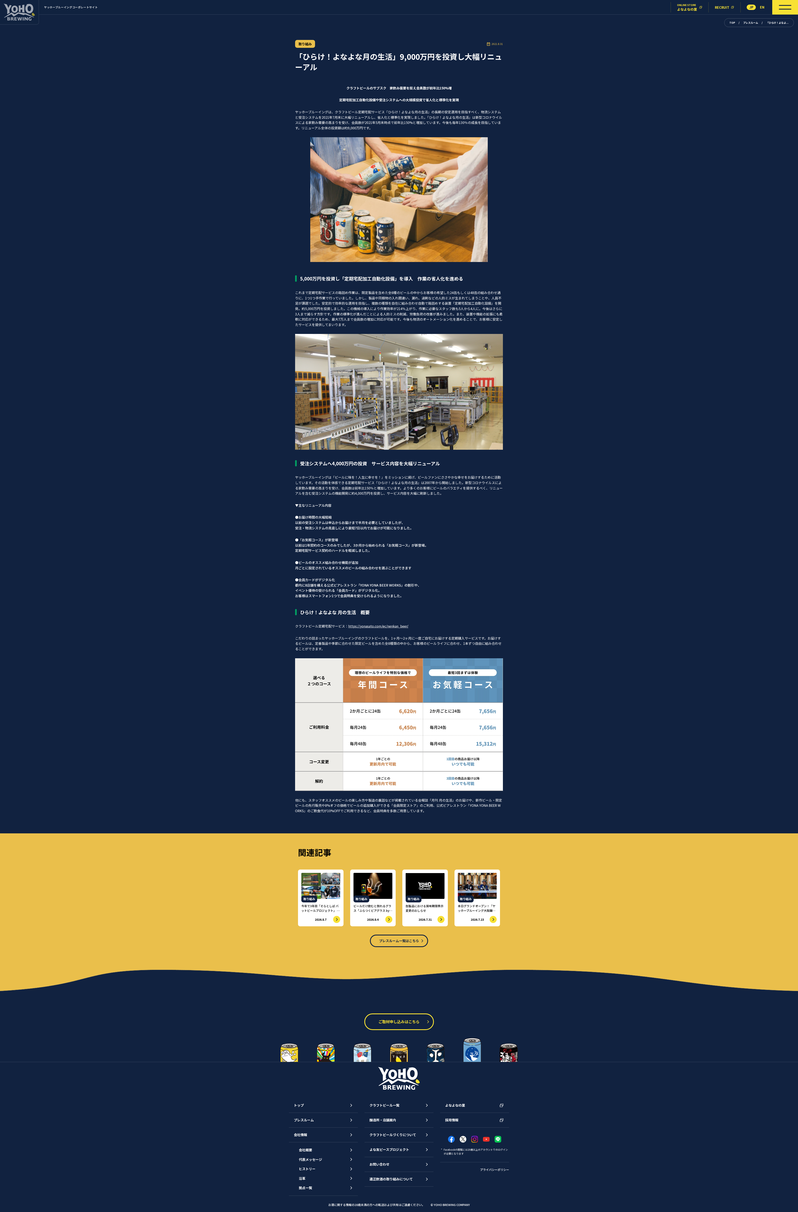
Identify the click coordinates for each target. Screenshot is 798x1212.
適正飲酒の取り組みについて (391, 1178)
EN (762, 7)
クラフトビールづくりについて (392, 1134)
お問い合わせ (379, 1164)
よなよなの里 (455, 1105)
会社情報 (300, 1134)
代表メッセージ (310, 1159)
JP (751, 7)
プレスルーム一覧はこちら (399, 940)
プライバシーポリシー (494, 1170)
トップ (299, 1105)
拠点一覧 (305, 1187)
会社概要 (305, 1149)
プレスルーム (750, 22)
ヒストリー (307, 1168)
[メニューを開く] (785, 7)
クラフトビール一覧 (384, 1105)
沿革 (302, 1178)
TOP (732, 22)
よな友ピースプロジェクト (389, 1149)
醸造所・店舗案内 (382, 1119)
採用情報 (451, 1119)
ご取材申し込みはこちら (399, 1021)
